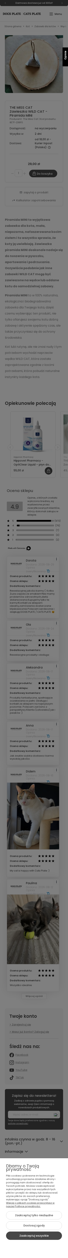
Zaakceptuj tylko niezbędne (34, 1215)
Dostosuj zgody (34, 1225)
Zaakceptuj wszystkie (34, 1236)
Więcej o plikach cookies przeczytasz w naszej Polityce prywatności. (30, 1204)
